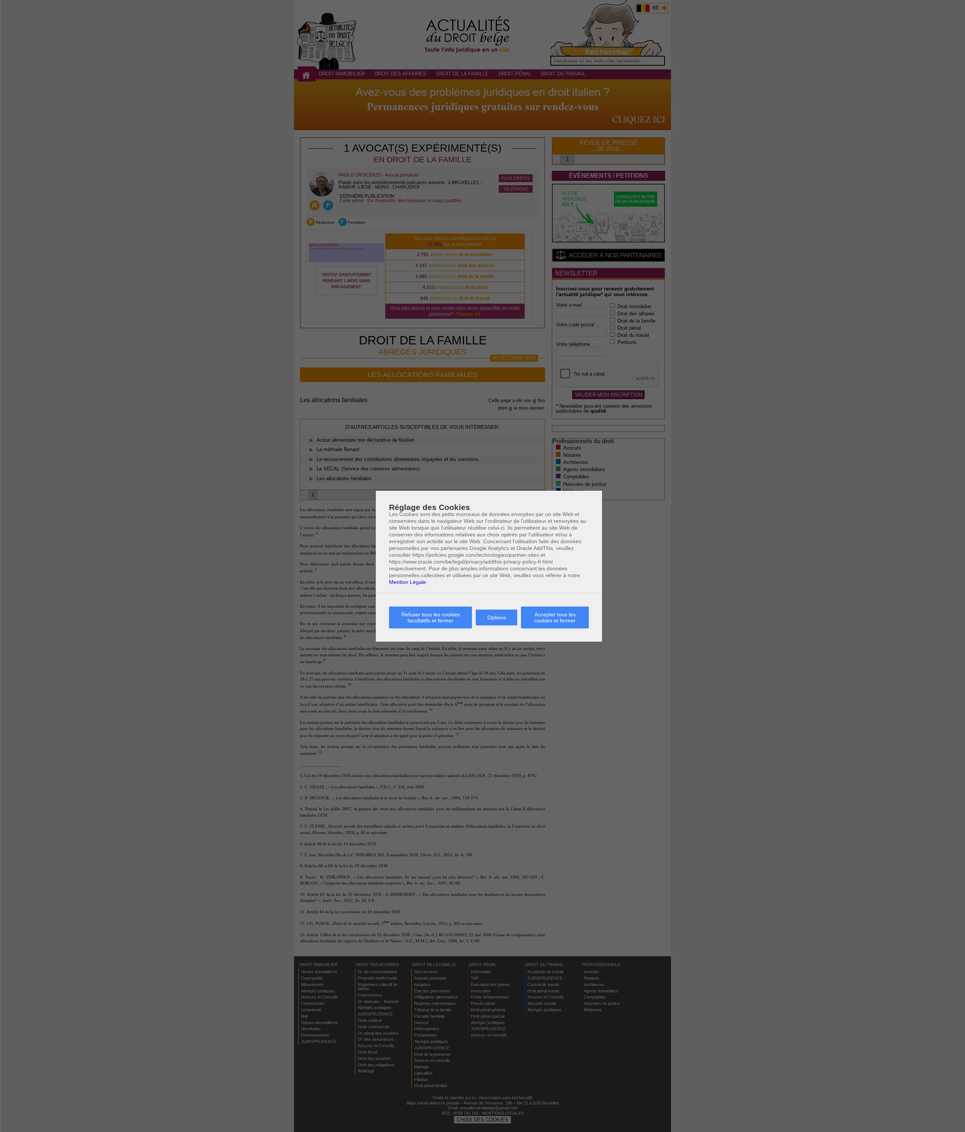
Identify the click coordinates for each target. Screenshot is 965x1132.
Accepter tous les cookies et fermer (555, 617)
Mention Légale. (408, 582)
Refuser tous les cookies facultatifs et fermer (430, 617)
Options (496, 617)
